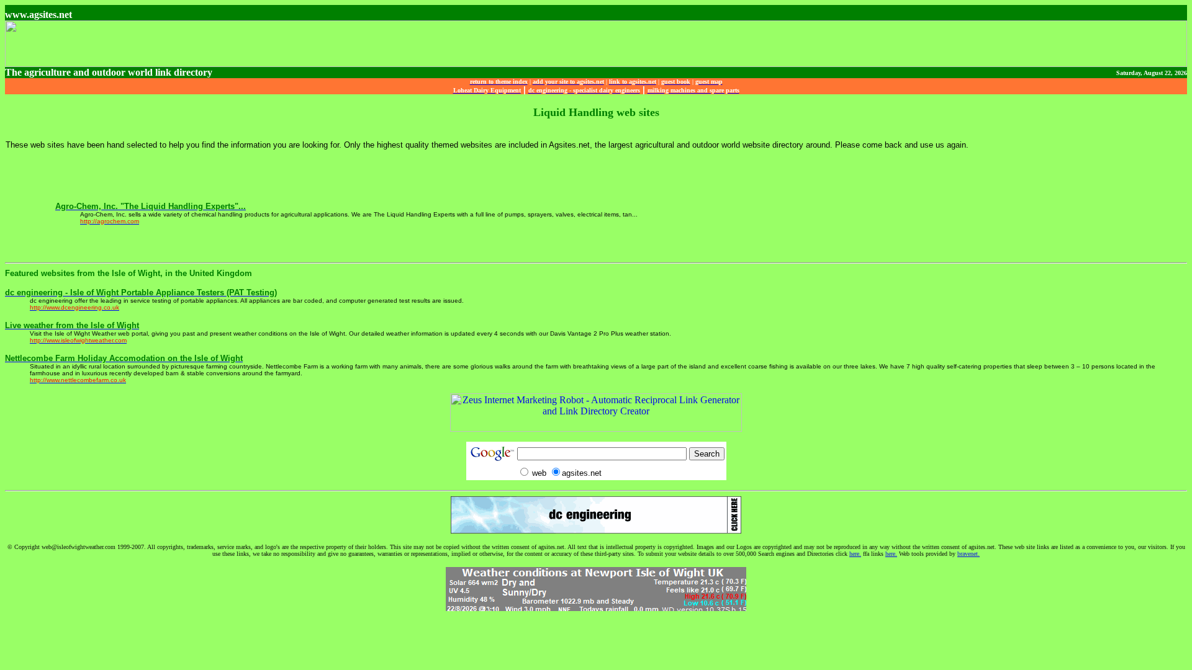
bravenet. (968, 553)
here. (855, 553)
